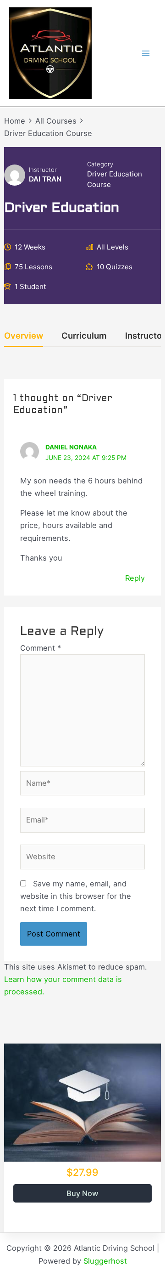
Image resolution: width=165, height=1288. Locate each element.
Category (100, 164)
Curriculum (84, 335)
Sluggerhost (105, 1260)
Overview (23, 335)
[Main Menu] (145, 53)
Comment (40, 648)
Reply (135, 578)
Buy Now (82, 1193)
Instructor (43, 169)
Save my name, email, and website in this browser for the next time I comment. (75, 896)
